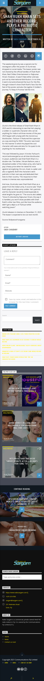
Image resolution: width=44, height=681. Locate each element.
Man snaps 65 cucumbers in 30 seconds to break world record (21, 341)
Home (7, 637)
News (7, 639)
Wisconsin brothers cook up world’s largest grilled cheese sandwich (22, 501)
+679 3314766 (11, 597)
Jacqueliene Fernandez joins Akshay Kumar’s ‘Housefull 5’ (22, 390)
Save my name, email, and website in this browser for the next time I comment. (25, 299)
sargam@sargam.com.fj (14, 600)
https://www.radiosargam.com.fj (17, 593)
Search (4, 315)
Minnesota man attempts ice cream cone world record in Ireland (21, 352)
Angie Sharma (8, 403)
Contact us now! (10, 642)
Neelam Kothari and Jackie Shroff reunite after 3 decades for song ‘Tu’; (22, 461)
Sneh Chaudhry (20, 39)
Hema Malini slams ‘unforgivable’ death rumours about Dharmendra (22, 347)
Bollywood (22, 13)
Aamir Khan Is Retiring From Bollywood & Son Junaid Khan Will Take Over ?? (22, 425)
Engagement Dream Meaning (22, 530)
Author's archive (22, 236)
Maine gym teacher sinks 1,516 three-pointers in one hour (21, 335)
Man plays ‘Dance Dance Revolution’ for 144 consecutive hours (17, 358)
